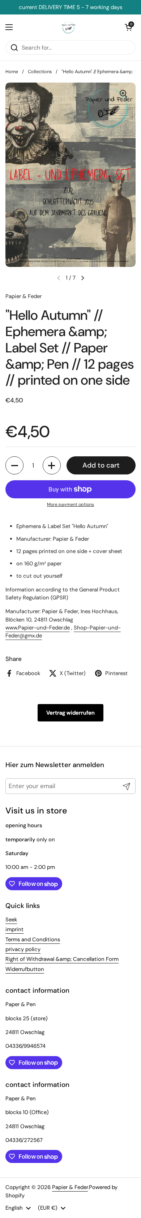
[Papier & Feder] (69, 27)
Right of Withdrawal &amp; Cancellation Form (62, 959)
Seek (11, 919)
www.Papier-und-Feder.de (37, 627)
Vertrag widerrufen (70, 712)
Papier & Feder (70, 1187)
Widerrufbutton (24, 969)
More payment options (70, 504)
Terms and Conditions (32, 939)
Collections (40, 71)
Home (11, 71)
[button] (14, 465)
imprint (14, 929)
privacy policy (22, 949)
